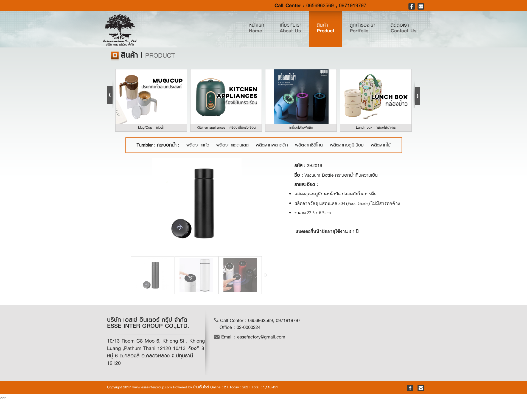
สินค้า (325, 28)
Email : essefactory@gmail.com (252, 337)
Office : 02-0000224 (240, 327)
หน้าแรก (260, 28)
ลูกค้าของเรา (362, 28)
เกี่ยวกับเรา (290, 28)
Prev (110, 94)
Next (416, 94)
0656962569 (320, 5)
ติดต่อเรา (403, 28)
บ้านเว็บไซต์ (201, 387)
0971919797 (352, 5)
